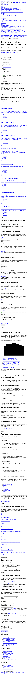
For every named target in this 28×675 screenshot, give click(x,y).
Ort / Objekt (3, 601)
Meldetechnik (4, 288)
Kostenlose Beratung (5, 25)
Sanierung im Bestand (12, 20)
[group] (14, 275)
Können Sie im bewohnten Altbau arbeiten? (11, 565)
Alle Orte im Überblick (5, 501)
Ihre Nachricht (4, 604)
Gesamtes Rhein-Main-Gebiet (9, 659)
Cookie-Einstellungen (15, 672)
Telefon (2, 598)
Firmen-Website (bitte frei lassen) (8, 605)
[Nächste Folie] (4, 325)
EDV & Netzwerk (7, 645)
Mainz (4, 18)
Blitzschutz (19, 20)
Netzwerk (3, 263)
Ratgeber (2, 19)
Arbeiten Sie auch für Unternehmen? (9, 567)
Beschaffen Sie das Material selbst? (9, 566)
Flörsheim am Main (5, 15)
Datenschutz (21, 36)
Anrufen (2, 673)
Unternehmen (3, 23)
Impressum (16, 36)
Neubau (3, 237)
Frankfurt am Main (11, 34)
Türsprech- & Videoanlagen (9, 640)
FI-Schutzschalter (4, 20)
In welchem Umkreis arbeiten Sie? (9, 564)
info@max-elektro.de (11, 583)
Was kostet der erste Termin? (8, 562)
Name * (2, 597)
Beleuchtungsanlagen (5, 8)
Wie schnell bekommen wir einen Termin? (11, 570)
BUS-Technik (4, 323)
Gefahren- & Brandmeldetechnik (10, 643)
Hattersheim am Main (7, 16)
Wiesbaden (14, 16)
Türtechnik (4, 310)
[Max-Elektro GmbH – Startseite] (5, 4)
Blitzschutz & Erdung (11, 10)
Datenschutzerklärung (12, 608)
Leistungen (3, 7)
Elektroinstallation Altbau (9, 9)
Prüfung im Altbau (4, 428)
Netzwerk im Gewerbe (8, 669)
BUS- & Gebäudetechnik (14, 12)
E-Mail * (2, 600)
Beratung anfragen (8, 673)
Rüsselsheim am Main (7, 32)
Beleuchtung (4, 276)
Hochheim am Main (13, 15)
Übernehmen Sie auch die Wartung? (9, 569)
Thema (2, 595)
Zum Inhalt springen (5, 1)
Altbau (3, 251)
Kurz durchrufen (12, 428)
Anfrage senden (4, 613)
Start (2, 6)
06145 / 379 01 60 (14, 52)
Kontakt (2, 24)
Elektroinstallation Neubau (9, 638)
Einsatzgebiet (3, 14)
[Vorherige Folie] (2, 325)
